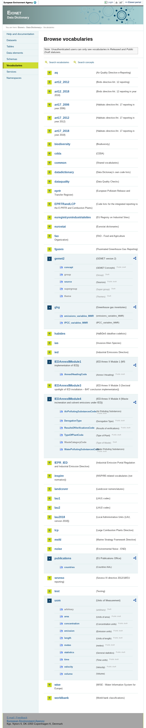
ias (56, 343)
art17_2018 (61, 130)
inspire (59, 475)
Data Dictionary (33, 27)
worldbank (61, 697)
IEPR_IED (61, 462)
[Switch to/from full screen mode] (122, 2)
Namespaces (14, 77)
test (56, 591)
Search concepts (86, 62)
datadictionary (64, 172)
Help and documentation (20, 34)
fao (56, 236)
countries (69, 567)
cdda (57, 153)
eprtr (57, 190)
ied (56, 352)
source (68, 281)
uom (57, 600)
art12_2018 (61, 91)
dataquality (61, 181)
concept (68, 267)
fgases (59, 249)
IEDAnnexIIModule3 (67, 385)
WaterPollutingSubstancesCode (79, 449)
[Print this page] (117, 2)
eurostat (60, 226)
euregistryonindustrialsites (72, 217)
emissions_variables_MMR (79, 316)
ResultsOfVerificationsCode (79, 427)
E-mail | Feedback (17, 717)
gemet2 (59, 258)
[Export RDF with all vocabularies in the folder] (134, 259)
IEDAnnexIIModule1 (67, 361)
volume (68, 674)
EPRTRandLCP (64, 204)
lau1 (57, 498)
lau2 (57, 507)
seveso (59, 577)
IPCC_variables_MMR (76, 322)
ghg (57, 307)
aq (56, 72)
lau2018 (59, 517)
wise (57, 684)
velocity (68, 666)
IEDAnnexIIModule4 (67, 398)
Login (110, 2)
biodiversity (62, 144)
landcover (61, 488)
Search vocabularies (59, 62)
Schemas (12, 59)
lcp (56, 530)
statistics (69, 652)
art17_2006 (61, 104)
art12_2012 (61, 82)
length (67, 638)
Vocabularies (14, 65)
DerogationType (73, 420)
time (66, 659)
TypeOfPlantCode (73, 435)
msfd (57, 539)
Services (11, 71)
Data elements (15, 52)
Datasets (12, 40)
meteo (67, 645)
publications (62, 558)
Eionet (21, 27)
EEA (21, 2)
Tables (10, 46)
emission (69, 631)
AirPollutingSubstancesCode (79, 411)
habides (59, 333)
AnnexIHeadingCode (75, 374)
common (60, 162)
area (66, 616)
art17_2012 (61, 117)
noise (58, 548)
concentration (71, 623)
